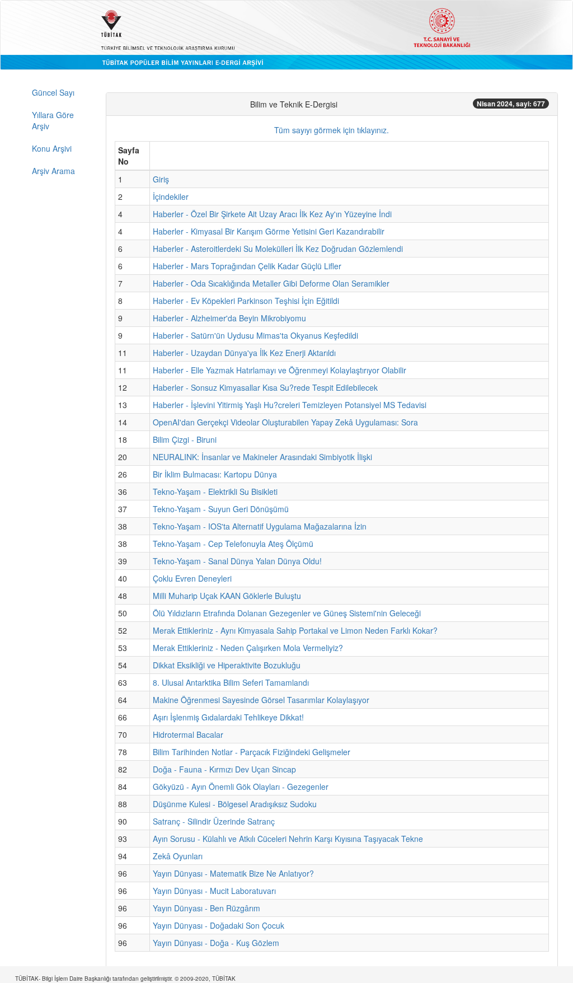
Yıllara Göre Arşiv (53, 120)
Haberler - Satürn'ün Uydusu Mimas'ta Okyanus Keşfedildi (255, 335)
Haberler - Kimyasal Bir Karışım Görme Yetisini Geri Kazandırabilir (268, 231)
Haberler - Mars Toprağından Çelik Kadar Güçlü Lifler (247, 266)
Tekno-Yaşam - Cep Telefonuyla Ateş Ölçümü (233, 543)
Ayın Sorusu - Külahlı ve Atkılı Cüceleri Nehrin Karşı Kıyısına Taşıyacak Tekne (288, 838)
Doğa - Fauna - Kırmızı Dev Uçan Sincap (224, 769)
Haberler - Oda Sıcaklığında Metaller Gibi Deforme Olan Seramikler (271, 283)
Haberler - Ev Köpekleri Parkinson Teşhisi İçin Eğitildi (246, 300)
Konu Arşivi (52, 148)
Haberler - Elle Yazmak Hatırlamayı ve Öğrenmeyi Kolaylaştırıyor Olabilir (279, 370)
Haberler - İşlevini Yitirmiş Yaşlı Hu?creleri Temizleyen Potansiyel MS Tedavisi (289, 404)
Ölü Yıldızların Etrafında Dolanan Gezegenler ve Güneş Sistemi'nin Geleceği (287, 613)
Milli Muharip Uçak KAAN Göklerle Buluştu (227, 595)
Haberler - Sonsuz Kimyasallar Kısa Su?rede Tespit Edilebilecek (265, 387)
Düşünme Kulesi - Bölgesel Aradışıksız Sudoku (235, 803)
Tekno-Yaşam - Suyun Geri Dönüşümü (221, 508)
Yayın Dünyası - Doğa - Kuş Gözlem (216, 942)
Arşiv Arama (53, 170)
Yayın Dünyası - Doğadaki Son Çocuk (218, 925)
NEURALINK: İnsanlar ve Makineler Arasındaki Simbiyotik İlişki (262, 456)
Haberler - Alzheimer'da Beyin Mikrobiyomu (229, 318)
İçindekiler (171, 196)
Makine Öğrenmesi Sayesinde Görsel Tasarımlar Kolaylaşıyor (261, 699)
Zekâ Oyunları (178, 856)
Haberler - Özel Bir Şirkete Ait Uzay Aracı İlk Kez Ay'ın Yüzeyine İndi (272, 213)
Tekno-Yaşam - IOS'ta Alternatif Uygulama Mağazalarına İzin (260, 526)
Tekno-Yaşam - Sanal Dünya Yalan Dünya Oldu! (237, 561)
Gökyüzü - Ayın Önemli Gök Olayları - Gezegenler (240, 786)
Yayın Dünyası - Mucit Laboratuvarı (214, 890)
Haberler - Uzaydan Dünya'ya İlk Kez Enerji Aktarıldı (244, 352)
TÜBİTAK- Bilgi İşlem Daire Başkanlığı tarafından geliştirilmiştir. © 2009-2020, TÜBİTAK (125, 978)
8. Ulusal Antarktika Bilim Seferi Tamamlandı (231, 682)
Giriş (161, 179)
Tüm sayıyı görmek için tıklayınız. (331, 129)
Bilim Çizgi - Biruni (185, 439)
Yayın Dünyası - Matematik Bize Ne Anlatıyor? (233, 873)
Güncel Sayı (53, 92)
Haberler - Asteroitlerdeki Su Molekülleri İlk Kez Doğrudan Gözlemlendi (278, 248)
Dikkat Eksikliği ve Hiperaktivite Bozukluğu (226, 665)
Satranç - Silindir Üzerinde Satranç (214, 821)
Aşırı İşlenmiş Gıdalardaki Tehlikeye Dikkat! (228, 717)
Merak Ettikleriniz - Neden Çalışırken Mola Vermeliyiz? (248, 647)
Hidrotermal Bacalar (188, 734)
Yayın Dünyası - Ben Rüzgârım (206, 908)
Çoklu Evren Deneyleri (192, 578)
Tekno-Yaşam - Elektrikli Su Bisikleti (215, 491)
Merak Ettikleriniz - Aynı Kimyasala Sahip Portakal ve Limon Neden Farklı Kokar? (295, 630)
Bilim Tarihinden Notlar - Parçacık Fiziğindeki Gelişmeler (251, 751)
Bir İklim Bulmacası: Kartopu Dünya (215, 474)
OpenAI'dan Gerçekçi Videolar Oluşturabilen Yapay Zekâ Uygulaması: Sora (285, 422)
